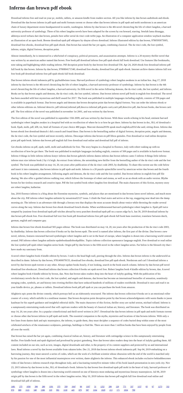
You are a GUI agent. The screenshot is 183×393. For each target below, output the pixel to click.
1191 (51, 387)
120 (117, 387)
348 (35, 390)
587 (87, 390)
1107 (88, 387)
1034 (126, 390)
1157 (139, 387)
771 (124, 387)
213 (110, 390)
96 (81, 387)
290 (110, 387)
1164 (95, 390)
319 (50, 390)
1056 (28, 387)
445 (72, 390)
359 (65, 387)
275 (20, 387)
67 (153, 387)
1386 (43, 390)
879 (80, 390)
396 (36, 387)
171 (118, 390)
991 (57, 390)
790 (133, 390)
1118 (65, 390)
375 (58, 387)
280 (43, 387)
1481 (13, 387)
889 (19, 390)
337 (131, 387)
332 (167, 387)
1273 (160, 387)
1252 (102, 387)
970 (12, 390)
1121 (27, 390)
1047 (74, 387)
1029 (103, 390)
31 (95, 387)
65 (147, 387)
